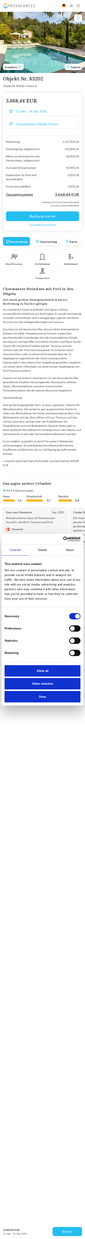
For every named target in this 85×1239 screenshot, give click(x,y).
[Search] (71, 6)
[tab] (16, 241)
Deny (42, 696)
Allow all (42, 670)
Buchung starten (42, 216)
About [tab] (70, 550)
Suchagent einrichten (42, 224)
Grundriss (11, 67)
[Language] (64, 6)
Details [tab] (42, 550)
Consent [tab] (15, 550)
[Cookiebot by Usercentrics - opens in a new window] (63, 539)
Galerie (75, 67)
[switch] (74, 628)
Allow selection (42, 683)
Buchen (67, 1231)
